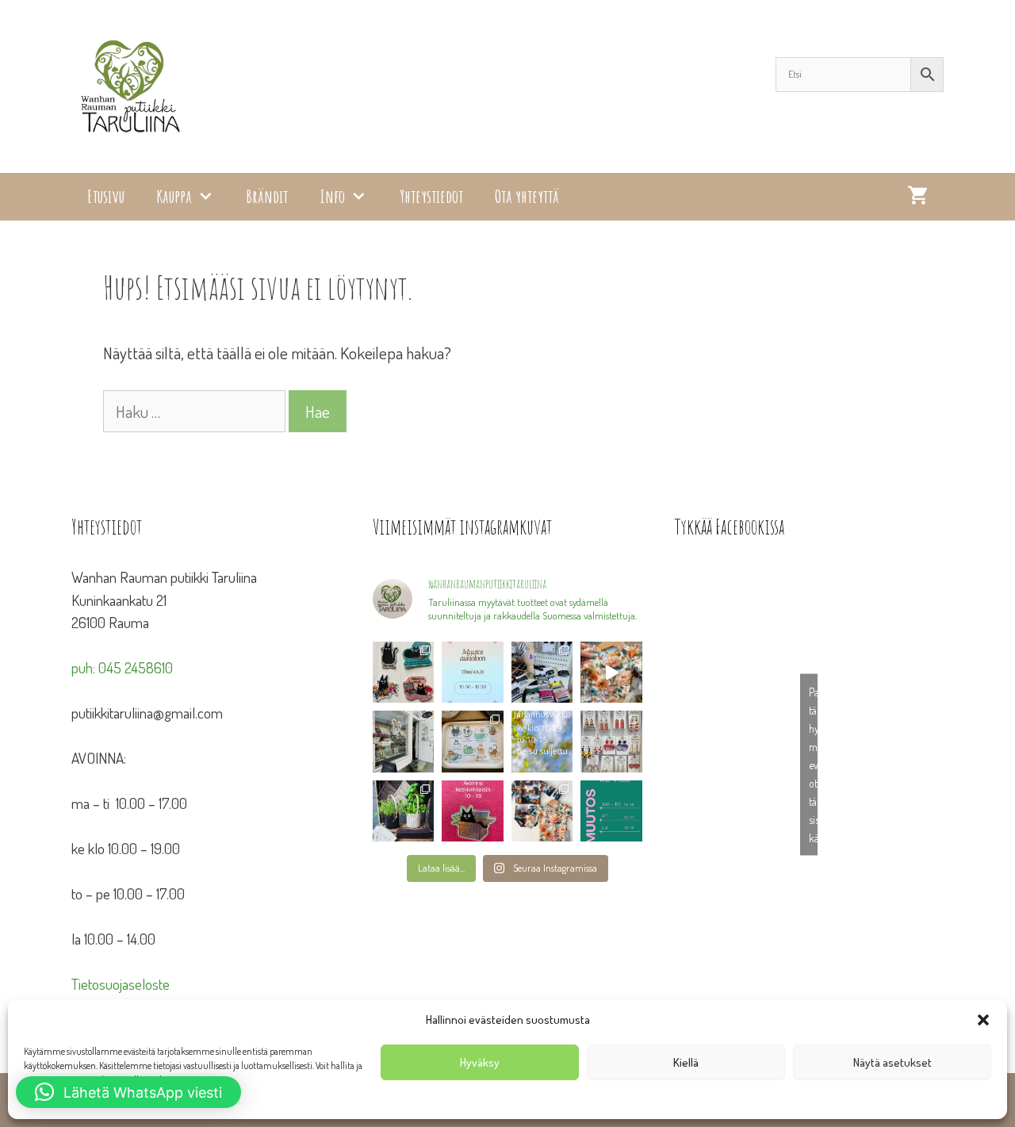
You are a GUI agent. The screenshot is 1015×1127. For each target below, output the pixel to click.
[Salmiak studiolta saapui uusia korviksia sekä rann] (542, 672)
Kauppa (174, 196)
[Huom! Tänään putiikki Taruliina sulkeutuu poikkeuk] (473, 672)
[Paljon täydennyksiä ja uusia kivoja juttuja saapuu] (403, 672)
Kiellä (686, 1062)
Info (332, 196)
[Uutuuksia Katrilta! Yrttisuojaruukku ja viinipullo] (403, 810)
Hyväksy (480, 1062)
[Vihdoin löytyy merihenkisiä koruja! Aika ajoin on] (611, 741)
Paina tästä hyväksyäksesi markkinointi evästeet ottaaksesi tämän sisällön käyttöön (813, 765)
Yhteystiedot (431, 196)
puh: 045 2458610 (122, 667)
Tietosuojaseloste (120, 984)
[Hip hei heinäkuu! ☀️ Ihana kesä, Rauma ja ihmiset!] (473, 741)
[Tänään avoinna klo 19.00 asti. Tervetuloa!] (542, 741)
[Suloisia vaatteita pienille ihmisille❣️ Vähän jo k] (542, 810)
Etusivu (105, 196)
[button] (983, 1020)
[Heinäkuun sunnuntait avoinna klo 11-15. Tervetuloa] (403, 741)
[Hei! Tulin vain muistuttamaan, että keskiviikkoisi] (473, 810)
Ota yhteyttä (527, 196)
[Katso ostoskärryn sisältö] (917, 196)
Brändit (267, 196)
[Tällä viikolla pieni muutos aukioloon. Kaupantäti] (611, 810)
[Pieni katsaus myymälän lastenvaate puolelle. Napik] (611, 672)
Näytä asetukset (892, 1062)
